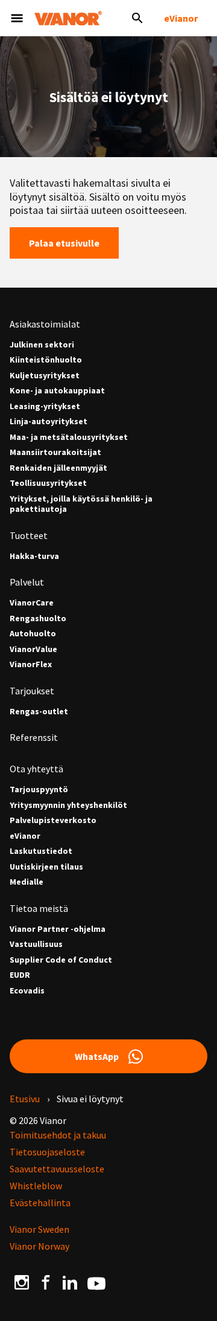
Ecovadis (27, 991)
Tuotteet (29, 535)
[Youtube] (96, 1282)
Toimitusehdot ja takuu (58, 1135)
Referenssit (34, 737)
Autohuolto (33, 633)
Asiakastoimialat (45, 324)
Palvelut (27, 582)
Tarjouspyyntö (39, 789)
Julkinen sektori (42, 345)
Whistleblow (36, 1186)
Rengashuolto (38, 618)
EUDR (20, 975)
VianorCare (32, 603)
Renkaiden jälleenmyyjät (58, 468)
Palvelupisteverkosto (53, 820)
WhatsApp (97, 1056)
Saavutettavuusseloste (57, 1169)
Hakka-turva (34, 556)
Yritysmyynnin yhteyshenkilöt (68, 805)
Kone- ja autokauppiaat (57, 391)
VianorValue (33, 649)
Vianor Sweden (39, 1229)
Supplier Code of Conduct (61, 960)
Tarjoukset (32, 691)
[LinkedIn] (70, 1282)
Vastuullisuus (36, 944)
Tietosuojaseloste (47, 1152)
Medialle (26, 882)
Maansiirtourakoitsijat (55, 452)
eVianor (181, 18)
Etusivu (25, 1099)
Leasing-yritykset (45, 406)
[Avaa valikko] (17, 18)
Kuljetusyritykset (45, 375)
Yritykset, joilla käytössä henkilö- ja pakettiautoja (81, 504)
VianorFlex (31, 664)
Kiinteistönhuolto (46, 360)
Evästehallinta (40, 1203)
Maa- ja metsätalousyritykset (69, 437)
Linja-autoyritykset (48, 421)
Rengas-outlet (39, 711)
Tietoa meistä (39, 908)
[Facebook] (46, 1282)
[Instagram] (21, 1282)
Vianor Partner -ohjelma (57, 929)
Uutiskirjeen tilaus (46, 867)
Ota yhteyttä (36, 769)
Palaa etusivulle (64, 243)
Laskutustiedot (41, 851)
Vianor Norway (39, 1246)
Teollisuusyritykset (48, 483)
